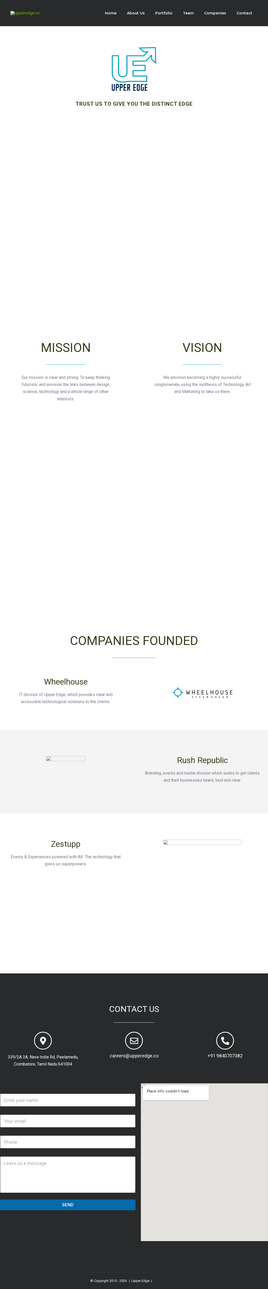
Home (110, 13)
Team (188, 13)
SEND (68, 1204)
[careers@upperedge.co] (134, 1041)
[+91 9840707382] (225, 1041)
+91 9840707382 (225, 1055)
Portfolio (163, 13)
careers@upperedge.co (134, 1055)
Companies (215, 13)
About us (136, 13)
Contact (244, 13)
